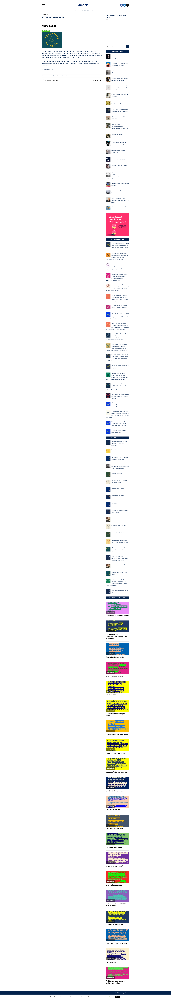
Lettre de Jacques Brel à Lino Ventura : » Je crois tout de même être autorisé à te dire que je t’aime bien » (116, 582)
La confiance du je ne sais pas (116, 676)
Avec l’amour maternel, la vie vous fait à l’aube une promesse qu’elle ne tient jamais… (120, 466)
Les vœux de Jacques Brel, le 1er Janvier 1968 (119, 481)
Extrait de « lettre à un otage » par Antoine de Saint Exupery (119, 541)
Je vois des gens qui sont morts (120, 165)
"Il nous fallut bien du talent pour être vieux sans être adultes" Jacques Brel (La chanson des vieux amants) (116, 277)
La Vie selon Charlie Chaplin (119, 533)
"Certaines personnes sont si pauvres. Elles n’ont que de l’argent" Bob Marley (119, 405)
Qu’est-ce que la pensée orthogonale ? (118, 151)
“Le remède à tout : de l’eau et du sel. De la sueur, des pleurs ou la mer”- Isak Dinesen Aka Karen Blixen (117, 357)
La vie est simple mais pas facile (115, 715)
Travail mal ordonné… (51, 80)
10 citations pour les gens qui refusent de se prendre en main (120, 110)
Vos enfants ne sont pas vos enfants (118, 451)
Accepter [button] (118, 996)
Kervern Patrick (62, 22)
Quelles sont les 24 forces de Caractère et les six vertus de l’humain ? (119, 88)
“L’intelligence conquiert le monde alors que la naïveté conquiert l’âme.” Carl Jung (118, 423)
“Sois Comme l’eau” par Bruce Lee (119, 591)
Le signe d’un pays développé (116, 943)
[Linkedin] (49, 26)
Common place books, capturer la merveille (119, 95)
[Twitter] (46, 26)
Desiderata (114, 503)
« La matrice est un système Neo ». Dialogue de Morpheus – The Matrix (120, 550)
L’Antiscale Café (111, 962)
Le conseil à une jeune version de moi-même (117, 905)
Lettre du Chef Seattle (117, 488)
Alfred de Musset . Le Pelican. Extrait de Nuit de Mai (119, 458)
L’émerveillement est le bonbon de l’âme (120, 184)
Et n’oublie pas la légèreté (118, 207)
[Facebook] (43, 26)
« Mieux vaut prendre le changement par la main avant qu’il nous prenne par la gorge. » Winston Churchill (117, 267)
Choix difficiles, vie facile (115, 657)
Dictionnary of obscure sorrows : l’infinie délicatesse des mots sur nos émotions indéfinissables (117, 176)
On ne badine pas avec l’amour (119, 565)
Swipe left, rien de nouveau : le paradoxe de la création (120, 64)
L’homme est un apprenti (118, 518)
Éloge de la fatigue (116, 473)
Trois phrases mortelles (114, 829)
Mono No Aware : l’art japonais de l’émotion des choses (119, 79)
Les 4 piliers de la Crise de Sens (118, 192)
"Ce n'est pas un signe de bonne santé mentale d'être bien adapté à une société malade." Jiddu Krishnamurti (117, 316)
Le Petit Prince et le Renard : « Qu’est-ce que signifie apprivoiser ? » (119, 443)
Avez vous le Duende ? (117, 134)
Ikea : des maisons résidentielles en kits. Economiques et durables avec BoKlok (117, 127)
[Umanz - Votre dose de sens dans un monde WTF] (83, 5)
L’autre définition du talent (115, 753)
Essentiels (45, 14)
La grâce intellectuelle (114, 885)
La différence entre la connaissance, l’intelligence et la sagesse (116, 636)
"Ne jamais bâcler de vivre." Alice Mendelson (119, 431)
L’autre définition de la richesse (117, 772)
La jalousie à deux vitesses (115, 791)
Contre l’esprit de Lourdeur (119, 525)
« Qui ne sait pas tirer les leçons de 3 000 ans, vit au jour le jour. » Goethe (120, 396)
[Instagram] (52, 26)
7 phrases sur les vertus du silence (118, 72)
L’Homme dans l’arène (117, 495)
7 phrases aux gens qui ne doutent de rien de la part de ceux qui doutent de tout (119, 144)
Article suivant (94, 80)
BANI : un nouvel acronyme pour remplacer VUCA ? (118, 159)
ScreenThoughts (110, 612)
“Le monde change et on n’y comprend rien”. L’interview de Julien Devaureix (119, 57)
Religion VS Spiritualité (114, 866)
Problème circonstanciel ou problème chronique (116, 982)
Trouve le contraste (113, 810)
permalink (70, 76)
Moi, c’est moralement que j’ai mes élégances (119, 511)
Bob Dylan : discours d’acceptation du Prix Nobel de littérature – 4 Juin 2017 (119, 558)
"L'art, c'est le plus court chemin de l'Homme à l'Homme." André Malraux (120, 367)
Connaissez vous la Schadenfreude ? (116, 103)
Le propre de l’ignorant (114, 847)
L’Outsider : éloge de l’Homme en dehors (119, 118)
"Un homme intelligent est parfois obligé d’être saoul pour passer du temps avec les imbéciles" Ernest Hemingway (117, 387)
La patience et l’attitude (114, 925)
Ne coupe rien (111, 695)
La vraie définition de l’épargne (117, 734)
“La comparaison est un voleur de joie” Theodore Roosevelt (119, 306)
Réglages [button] (111, 996)
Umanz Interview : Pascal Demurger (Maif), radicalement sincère (120, 200)
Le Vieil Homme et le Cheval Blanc (119, 573)
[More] (55, 26)
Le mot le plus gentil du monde (117, 616)
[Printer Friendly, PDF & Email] (46, 31)
